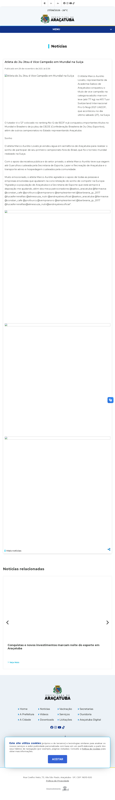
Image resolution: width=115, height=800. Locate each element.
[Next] (107, 622)
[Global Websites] (57, 788)
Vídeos (44, 714)
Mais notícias (13, 550)
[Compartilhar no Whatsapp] (109, 543)
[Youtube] (70, 3)
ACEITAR (57, 759)
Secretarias (86, 709)
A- (51, 3)
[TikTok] (73, 3)
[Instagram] (67, 3)
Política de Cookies (91, 749)
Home (23, 709)
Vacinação (65, 709)
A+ (58, 3)
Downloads (47, 719)
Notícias (45, 709)
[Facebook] (64, 3)
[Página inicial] (57, 693)
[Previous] (7, 622)
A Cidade (25, 719)
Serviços (64, 714)
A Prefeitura (27, 714)
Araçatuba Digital (90, 719)
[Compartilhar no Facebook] (109, 534)
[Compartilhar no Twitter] (109, 538)
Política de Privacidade (57, 781)
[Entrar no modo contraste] (44, 3)
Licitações (65, 719)
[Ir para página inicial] (57, 19)
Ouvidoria (85, 714)
